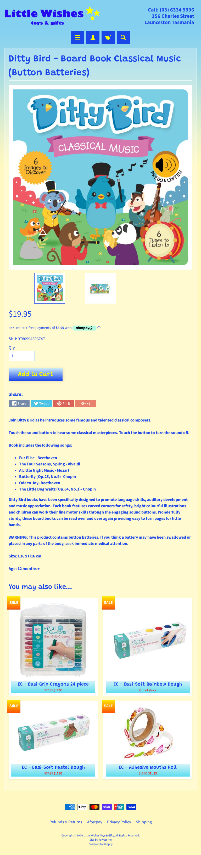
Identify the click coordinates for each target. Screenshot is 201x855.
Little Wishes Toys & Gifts (98, 835)
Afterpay (94, 822)
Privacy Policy (119, 822)
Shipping (144, 822)
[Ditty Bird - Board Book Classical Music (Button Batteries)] (49, 288)
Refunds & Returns (65, 822)
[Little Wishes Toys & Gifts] (52, 16)
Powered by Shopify (100, 844)
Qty (12, 348)
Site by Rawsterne (101, 840)
